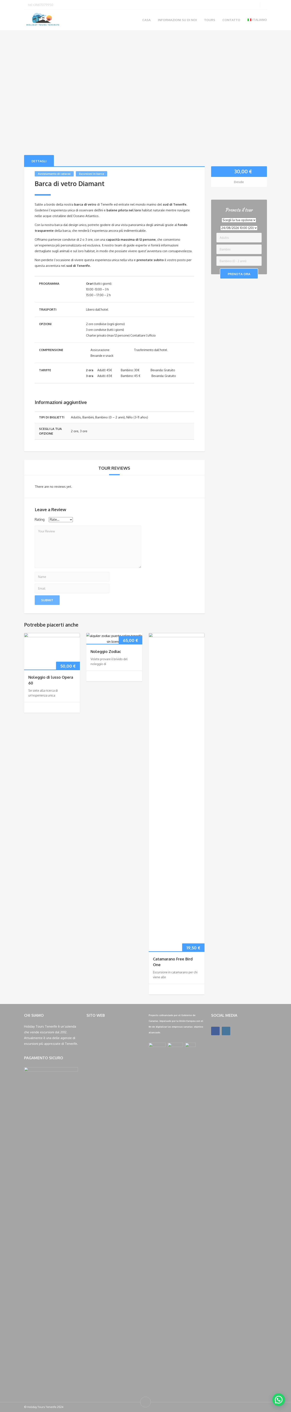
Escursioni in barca (91, 173)
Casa (146, 20)
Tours (209, 20)
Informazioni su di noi (177, 20)
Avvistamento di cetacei (54, 173)
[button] (278, 1399)
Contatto (231, 20)
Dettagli (39, 161)
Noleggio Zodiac (106, 651)
